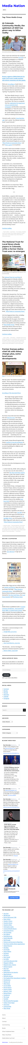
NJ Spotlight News (6, 529)
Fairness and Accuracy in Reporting (13, 942)
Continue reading (7, 228)
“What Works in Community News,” (12, 143)
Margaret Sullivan (8, 963)
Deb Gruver (9, 526)
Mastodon (6, 694)
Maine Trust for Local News (14, 340)
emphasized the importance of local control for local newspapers (15, 105)
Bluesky (6, 691)
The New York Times (14, 595)
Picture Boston (7, 987)
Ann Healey (18, 231)
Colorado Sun (8, 339)
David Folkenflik (8, 938)
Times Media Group (12, 234)
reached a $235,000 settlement (14, 442)
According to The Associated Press (11, 393)
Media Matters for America (11, 972)
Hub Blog (6, 947)
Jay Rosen (6, 953)
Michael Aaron (21, 528)
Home (4, 1015)
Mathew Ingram (8, 966)
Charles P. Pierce (8, 921)
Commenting (6, 1024)
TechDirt (6, 999)
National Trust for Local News (13, 277)
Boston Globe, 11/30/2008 (11, 650)
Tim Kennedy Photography (11, 1000)
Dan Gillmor (7, 934)
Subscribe (6, 675)
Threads (6, 692)
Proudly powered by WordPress (16, 1042)
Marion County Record (13, 528)
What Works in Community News (15, 343)
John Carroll (7, 957)
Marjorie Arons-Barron (10, 964)
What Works (7, 1008)
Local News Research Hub (10, 961)
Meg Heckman (7, 974)
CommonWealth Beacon (10, 928)
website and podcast (9, 587)
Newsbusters (7, 980)
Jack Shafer (7, 949)
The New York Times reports (17, 472)
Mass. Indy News (6, 1034)
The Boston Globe (18, 597)
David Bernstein (8, 936)
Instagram (6, 698)
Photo (3, 376)
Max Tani (6, 968)
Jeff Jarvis (6, 955)
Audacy (5, 526)
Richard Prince (7, 993)
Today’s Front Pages (9, 1002)
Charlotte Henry (8, 923)
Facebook (6, 689)
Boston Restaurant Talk (10, 917)
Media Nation (13, 6)
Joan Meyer (4, 528)
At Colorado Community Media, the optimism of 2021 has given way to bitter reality (13, 28)
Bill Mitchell (7, 915)
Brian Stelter (7, 919)
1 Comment (18, 531)
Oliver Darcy (7, 983)
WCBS (21, 529)
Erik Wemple (7, 940)
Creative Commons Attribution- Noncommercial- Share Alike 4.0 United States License (13, 608)
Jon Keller (6, 959)
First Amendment (15, 525)
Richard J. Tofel (8, 991)
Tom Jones (6, 1004)
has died (19, 512)
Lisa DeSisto (14, 339)
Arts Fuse (6, 913)
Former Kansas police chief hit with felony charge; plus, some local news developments (13, 354)
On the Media (7, 985)
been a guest (8, 144)
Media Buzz (7, 970)
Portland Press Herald (16, 341)
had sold (20, 57)
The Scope (6, 997)
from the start (11, 417)
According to (11, 84)
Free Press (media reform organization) (14, 944)
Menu (4, 9)
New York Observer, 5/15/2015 (12, 643)
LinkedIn (6, 696)
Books (4, 1028)
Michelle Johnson (8, 976)
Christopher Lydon (9, 926)
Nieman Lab (7, 982)
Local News (12, 231)
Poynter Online (8, 989)
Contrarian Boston (9, 930)
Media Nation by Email (8, 1038)
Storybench (7, 995)
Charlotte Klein (8, 925)
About (4, 1018)
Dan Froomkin (7, 932)
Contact (4, 1021)
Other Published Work (8, 1031)
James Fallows (7, 951)
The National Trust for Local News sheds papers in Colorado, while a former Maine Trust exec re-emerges (13, 246)
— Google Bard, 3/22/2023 (9, 631)
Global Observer (8, 945)
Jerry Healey (13, 233)
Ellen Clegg (15, 526)
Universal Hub (7, 1006)
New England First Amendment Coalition (15, 978)
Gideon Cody (21, 526)
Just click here (10, 551)
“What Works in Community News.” (15, 311)
